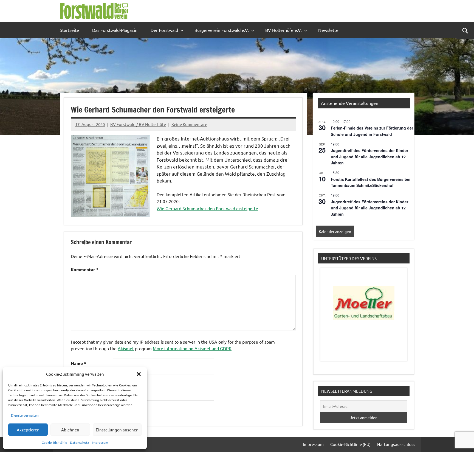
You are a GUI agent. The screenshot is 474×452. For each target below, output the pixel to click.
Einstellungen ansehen (117, 429)
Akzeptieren (28, 429)
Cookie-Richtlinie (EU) (350, 444)
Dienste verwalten (25, 415)
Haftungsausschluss (396, 444)
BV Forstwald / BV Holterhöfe (138, 124)
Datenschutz (79, 442)
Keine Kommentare (189, 124)
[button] (139, 374)
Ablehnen (70, 429)
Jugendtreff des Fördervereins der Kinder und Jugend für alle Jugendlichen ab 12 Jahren (369, 156)
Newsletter (329, 30)
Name (78, 363)
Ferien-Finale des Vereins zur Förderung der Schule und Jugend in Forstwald (372, 131)
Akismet (126, 348)
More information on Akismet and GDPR (192, 348)
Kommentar (84, 269)
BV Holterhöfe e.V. (283, 30)
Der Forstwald (164, 30)
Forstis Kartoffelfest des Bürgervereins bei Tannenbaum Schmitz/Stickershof (370, 182)
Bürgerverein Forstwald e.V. (221, 30)
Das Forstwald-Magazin (114, 30)
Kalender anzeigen (335, 231)
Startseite (69, 30)
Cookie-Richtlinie (54, 442)
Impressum (100, 442)
